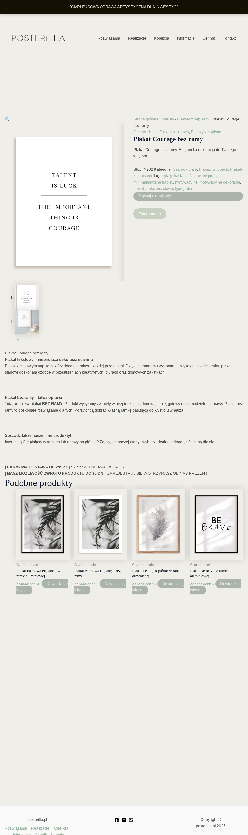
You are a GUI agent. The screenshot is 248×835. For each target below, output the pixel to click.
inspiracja (211, 176)
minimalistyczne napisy (153, 182)
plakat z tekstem (147, 188)
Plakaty (167, 119)
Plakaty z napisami (193, 119)
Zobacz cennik (150, 214)
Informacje (186, 38)
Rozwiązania (109, 38)
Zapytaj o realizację (155, 196)
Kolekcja (161, 38)
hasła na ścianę (187, 176)
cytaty (167, 176)
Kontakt (229, 38)
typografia (183, 188)
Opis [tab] (20, 341)
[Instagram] (124, 820)
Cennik (208, 38)
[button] (7, 119)
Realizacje (137, 38)
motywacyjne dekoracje (220, 182)
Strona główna (145, 119)
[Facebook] (117, 820)
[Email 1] (131, 820)
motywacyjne (186, 182)
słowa (168, 188)
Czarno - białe (145, 132)
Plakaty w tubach (174, 132)
